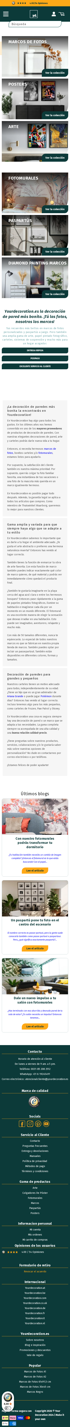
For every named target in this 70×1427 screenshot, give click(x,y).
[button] (6, 14)
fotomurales (45, 453)
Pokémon (46, 696)
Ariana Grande (15, 696)
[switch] (8, 1408)
